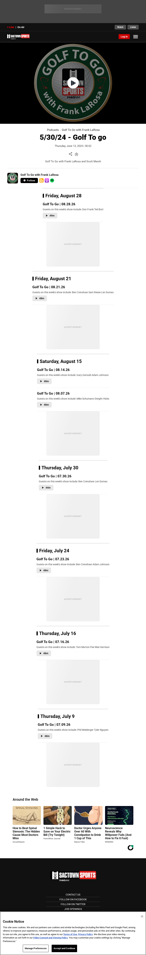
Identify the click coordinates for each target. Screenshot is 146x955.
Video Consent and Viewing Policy (50, 937)
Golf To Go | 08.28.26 (59, 204)
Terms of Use (70, 934)
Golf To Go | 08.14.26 (53, 370)
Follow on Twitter (73, 904)
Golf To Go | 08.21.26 (48, 287)
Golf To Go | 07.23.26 (52, 559)
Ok (142, 916)
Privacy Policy (85, 934)
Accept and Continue (64, 948)
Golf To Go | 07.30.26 (55, 476)
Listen (133, 27)
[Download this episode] (76, 154)
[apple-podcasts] (47, 180)
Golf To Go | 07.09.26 (54, 725)
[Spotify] (52, 180)
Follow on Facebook (73, 899)
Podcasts (53, 130)
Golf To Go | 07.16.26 (52, 642)
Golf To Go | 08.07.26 (53, 393)
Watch (120, 27)
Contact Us (73, 894)
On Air (20, 27)
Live (11, 27)
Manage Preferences (36, 948)
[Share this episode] (70, 154)
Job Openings (73, 909)
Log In (124, 36)
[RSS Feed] (41, 180)
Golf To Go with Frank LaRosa (81, 130)
